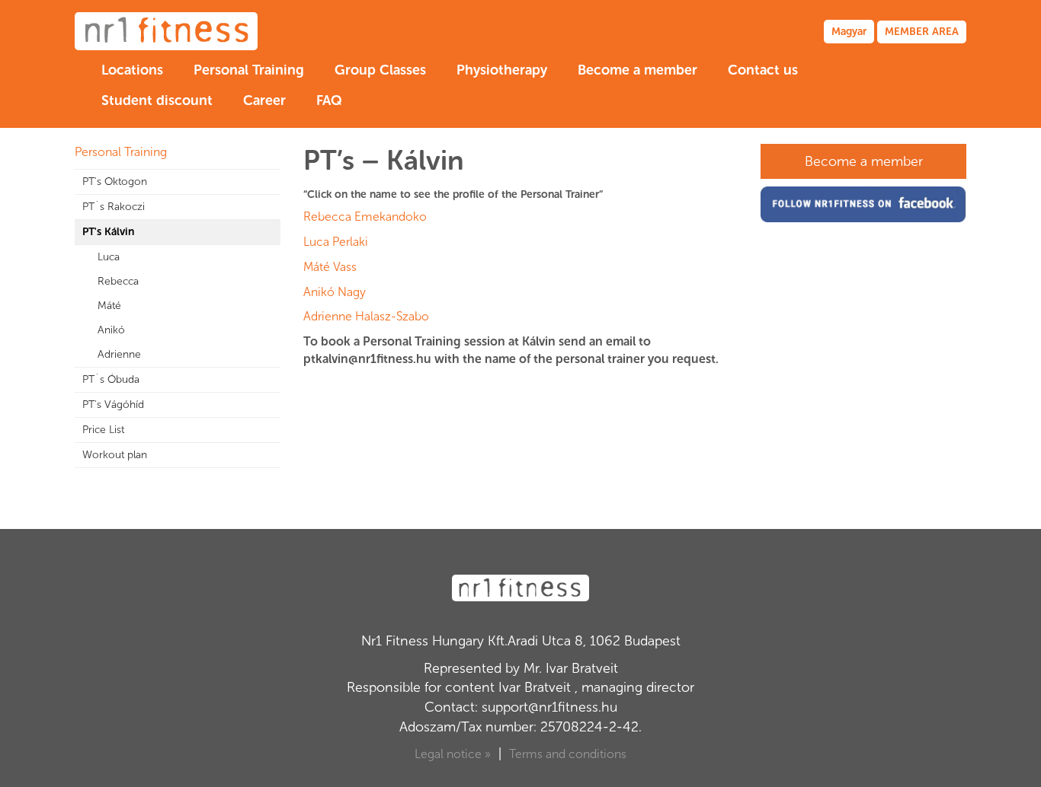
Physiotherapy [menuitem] (501, 70)
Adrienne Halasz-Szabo (366, 316)
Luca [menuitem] (109, 256)
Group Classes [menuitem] (380, 70)
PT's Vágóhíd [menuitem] (113, 404)
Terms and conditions (567, 754)
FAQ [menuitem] (329, 100)
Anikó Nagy (334, 292)
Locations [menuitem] (132, 70)
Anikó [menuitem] (111, 329)
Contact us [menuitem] (763, 70)
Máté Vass (330, 267)
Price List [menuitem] (103, 429)
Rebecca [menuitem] (118, 281)
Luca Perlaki (335, 241)
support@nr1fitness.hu (549, 707)
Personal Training (121, 152)
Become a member (864, 161)
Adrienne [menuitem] (119, 354)
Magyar (848, 31)
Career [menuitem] (264, 100)
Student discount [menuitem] (157, 100)
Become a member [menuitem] (637, 70)
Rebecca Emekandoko (365, 216)
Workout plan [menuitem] (114, 454)
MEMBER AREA (922, 31)
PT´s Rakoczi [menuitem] (113, 206)
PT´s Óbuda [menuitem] (110, 379)
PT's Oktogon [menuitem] (114, 181)
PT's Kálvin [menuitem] (108, 231)
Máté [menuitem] (109, 305)
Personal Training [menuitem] (249, 70)
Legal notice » (453, 754)
